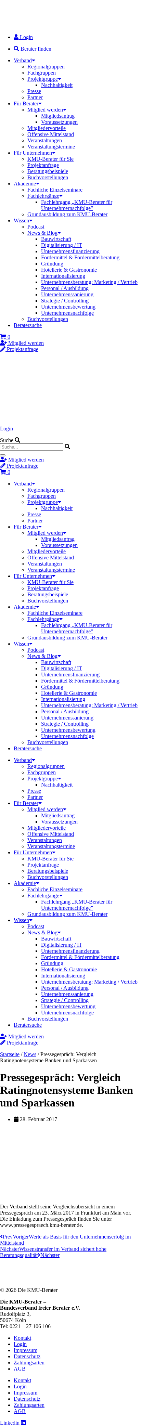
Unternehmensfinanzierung (70, 251)
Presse (34, 91)
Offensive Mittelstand (50, 134)
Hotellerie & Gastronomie (69, 270)
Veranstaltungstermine (51, 147)
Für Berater (26, 103)
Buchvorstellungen (47, 177)
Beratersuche (28, 325)
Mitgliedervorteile (46, 128)
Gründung (52, 264)
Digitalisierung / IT (61, 245)
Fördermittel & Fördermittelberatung (80, 257)
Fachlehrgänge (43, 196)
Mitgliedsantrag (58, 116)
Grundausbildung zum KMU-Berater (67, 214)
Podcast (35, 227)
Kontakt (22, 1338)
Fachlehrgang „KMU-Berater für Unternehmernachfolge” (76, 205)
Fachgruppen (41, 73)
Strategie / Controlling (65, 300)
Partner (35, 97)
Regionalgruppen (46, 66)
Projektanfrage (43, 165)
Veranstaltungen (44, 140)
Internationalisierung (63, 276)
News (30, 1054)
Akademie (25, 183)
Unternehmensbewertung (68, 307)
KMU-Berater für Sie (50, 159)
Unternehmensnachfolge (67, 313)
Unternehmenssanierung (67, 294)
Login (6, 428)
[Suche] (2, 455)
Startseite (10, 1054)
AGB (20, 1369)
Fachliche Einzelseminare (54, 190)
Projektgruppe (42, 79)
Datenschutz (27, 1356)
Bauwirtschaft (56, 239)
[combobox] (31, 447)
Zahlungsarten (29, 1362)
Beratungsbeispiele (47, 171)
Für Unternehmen (33, 153)
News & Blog (42, 233)
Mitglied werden (45, 110)
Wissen (21, 220)
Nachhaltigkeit (57, 85)
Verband (23, 60)
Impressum (25, 1350)
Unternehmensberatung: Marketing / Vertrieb (89, 282)
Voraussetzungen (59, 122)
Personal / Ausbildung (65, 288)
